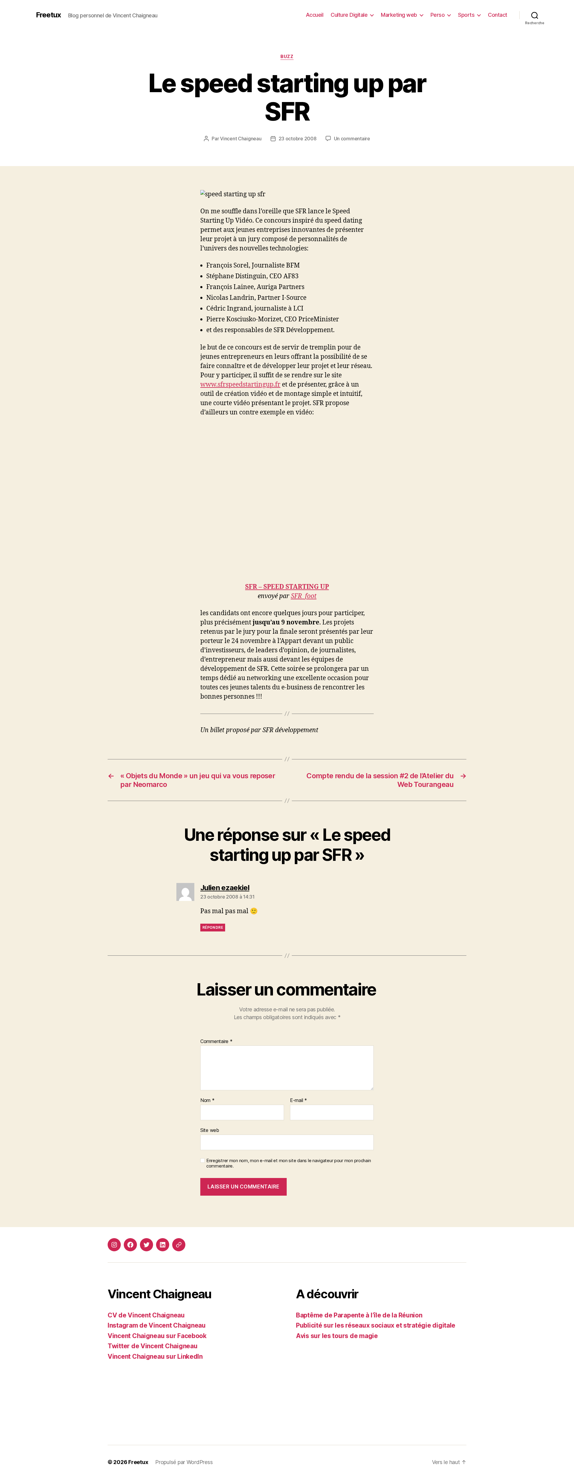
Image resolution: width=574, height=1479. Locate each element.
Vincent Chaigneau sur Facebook (157, 1336)
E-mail (298, 1100)
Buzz (286, 56)
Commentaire (216, 1041)
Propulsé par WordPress (184, 1462)
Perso (437, 15)
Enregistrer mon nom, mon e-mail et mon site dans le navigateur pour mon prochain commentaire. (288, 1163)
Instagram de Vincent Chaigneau (157, 1325)
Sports (466, 15)
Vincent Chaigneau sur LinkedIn (155, 1356)
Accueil (314, 15)
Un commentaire (352, 139)
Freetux (48, 15)
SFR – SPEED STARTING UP (287, 587)
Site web (209, 1130)
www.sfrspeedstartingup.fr (240, 385)
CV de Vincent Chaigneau (146, 1315)
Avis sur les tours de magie (337, 1336)
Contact (497, 15)
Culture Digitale (349, 15)
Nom (207, 1100)
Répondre (212, 927)
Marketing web (399, 15)
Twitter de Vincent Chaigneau (152, 1346)
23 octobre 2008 (298, 139)
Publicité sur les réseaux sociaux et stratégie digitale (375, 1325)
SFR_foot (304, 596)
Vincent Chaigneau (240, 139)
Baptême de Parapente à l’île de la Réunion (359, 1315)
